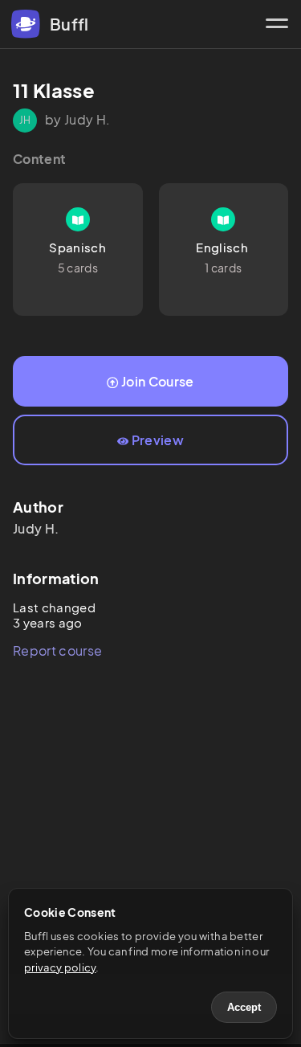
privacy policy (60, 967)
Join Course (157, 381)
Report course (57, 650)
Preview (158, 439)
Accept (244, 1007)
